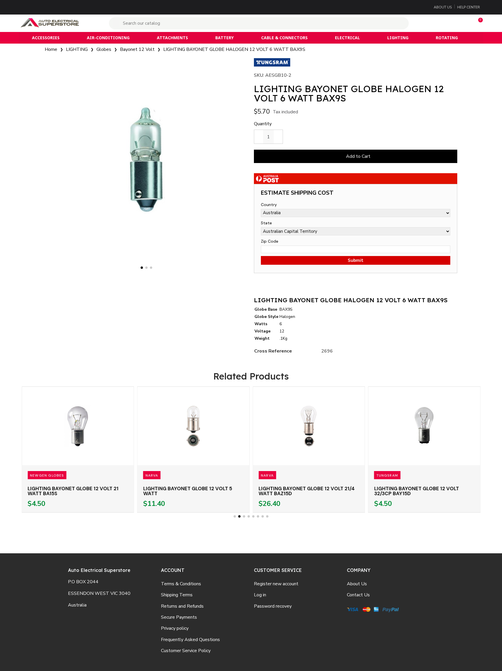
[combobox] (259, 23)
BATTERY (224, 37)
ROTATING (447, 37)
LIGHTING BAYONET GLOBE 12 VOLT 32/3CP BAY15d (416, 491)
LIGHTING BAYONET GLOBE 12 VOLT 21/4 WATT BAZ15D (307, 491)
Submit (355, 260)
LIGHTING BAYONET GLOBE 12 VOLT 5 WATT (187, 491)
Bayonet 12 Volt (137, 49)
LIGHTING (397, 37)
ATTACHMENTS (172, 37)
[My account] (442, 23)
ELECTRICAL (347, 37)
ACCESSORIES (46, 37)
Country (269, 204)
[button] (477, 23)
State (266, 223)
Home (51, 49)
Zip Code (269, 241)
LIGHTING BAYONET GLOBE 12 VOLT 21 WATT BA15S (73, 491)
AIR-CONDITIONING (108, 37)
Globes (103, 49)
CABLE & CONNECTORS (284, 37)
